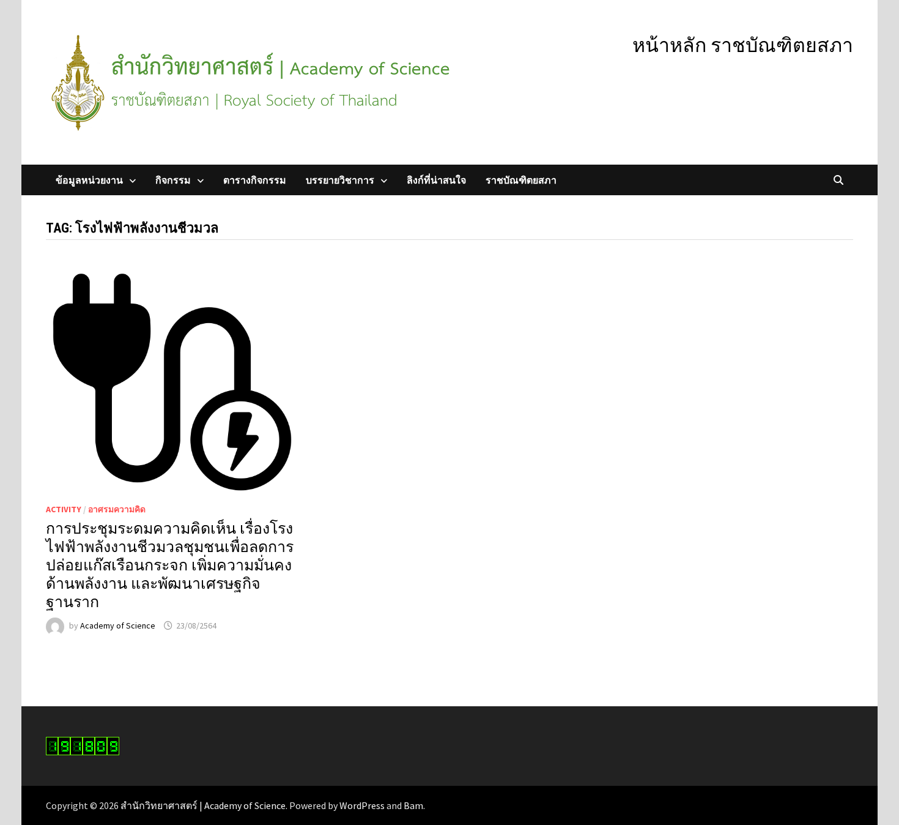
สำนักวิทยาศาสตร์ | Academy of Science (203, 805)
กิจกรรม (173, 180)
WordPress (362, 805)
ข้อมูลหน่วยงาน (89, 180)
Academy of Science (117, 625)
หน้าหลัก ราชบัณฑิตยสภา (742, 45)
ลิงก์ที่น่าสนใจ (436, 180)
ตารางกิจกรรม (254, 180)
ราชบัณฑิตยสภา (521, 180)
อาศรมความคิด (117, 509)
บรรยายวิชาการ (340, 180)
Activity (63, 509)
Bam (413, 805)
